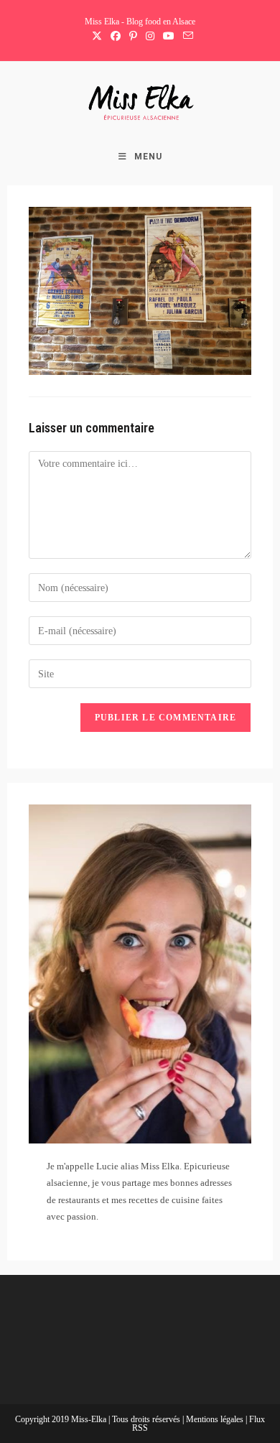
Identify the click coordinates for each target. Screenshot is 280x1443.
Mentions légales (216, 1419)
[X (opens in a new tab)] (97, 36)
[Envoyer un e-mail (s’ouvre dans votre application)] (186, 36)
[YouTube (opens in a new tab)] (169, 36)
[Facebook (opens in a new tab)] (115, 36)
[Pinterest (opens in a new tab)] (133, 36)
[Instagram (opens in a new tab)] (150, 36)
